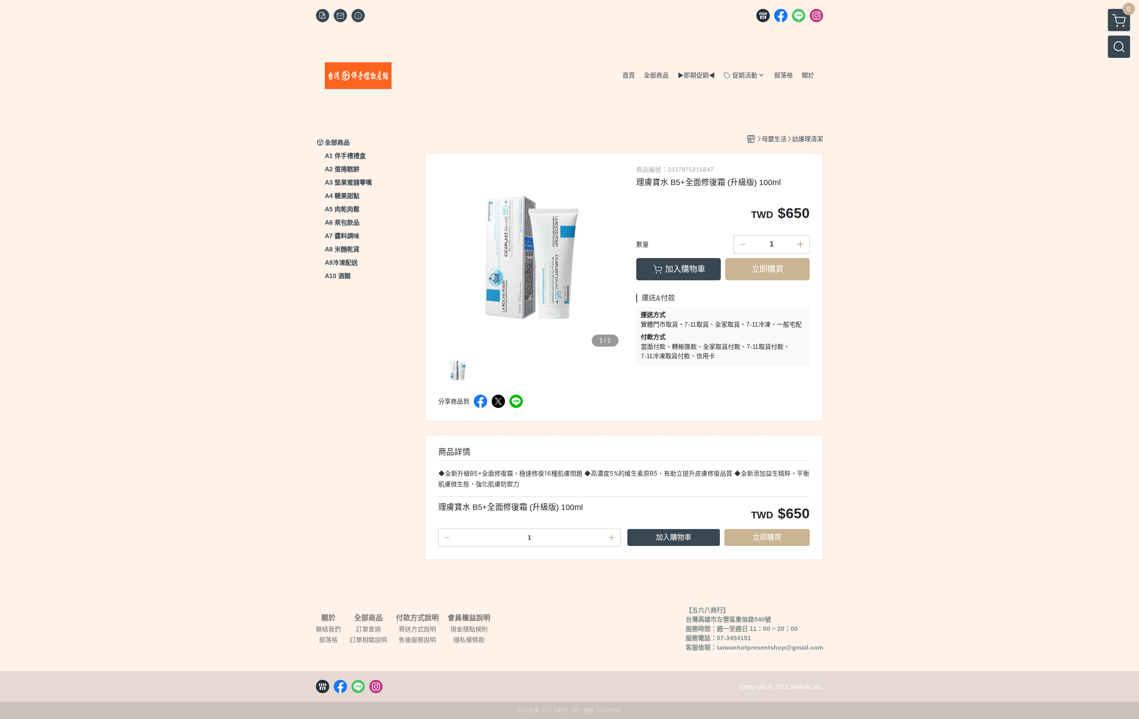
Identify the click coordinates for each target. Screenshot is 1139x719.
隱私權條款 (469, 640)
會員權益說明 (469, 618)
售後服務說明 (417, 640)
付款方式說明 (417, 618)
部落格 (328, 640)
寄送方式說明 (417, 629)
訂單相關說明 (368, 640)
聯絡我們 (328, 629)
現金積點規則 (469, 629)
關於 (328, 618)
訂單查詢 (368, 629)
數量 (642, 244)
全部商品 (368, 618)
